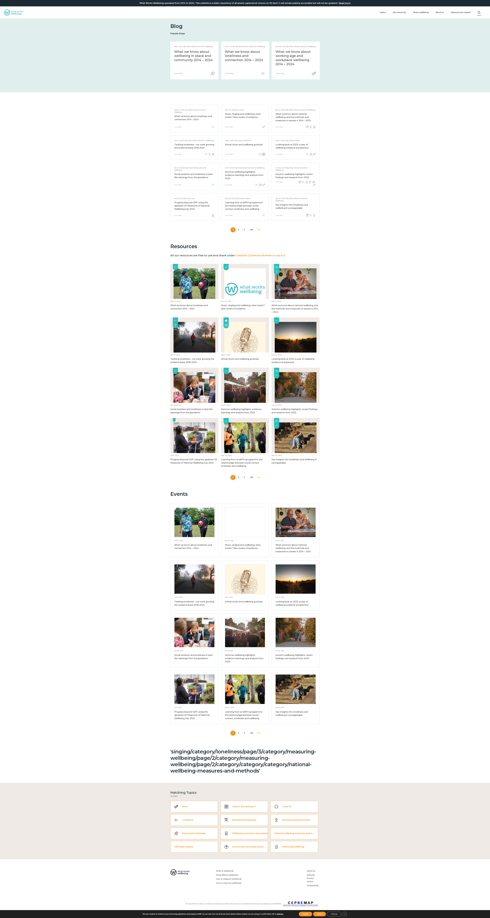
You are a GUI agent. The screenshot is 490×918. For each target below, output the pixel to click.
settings (280, 914)
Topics (382, 12)
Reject (319, 914)
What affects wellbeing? (227, 875)
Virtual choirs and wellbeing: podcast (244, 144)
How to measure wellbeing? (229, 879)
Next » (258, 230)
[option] (194, 60)
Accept (305, 914)
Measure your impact (461, 12)
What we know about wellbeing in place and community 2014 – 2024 (294, 56)
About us (440, 12)
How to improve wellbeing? (229, 883)
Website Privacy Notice (311, 878)
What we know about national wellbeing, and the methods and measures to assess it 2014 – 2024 (244, 60)
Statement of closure (191, 52)
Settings (334, 914)
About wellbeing (421, 12)
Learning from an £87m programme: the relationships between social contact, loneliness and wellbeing (244, 205)
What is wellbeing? (225, 871)
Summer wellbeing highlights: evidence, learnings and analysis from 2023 (244, 175)
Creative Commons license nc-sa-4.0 (260, 255)
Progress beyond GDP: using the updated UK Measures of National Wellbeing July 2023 (192, 205)
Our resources (399, 12)
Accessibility (312, 885)
